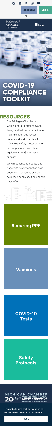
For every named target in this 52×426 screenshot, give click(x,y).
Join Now (29, 10)
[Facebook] (14, 3)
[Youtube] (38, 3)
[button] (26, 16)
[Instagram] (32, 3)
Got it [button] (26, 419)
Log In (45, 10)
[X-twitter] (26, 3)
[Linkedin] (20, 3)
